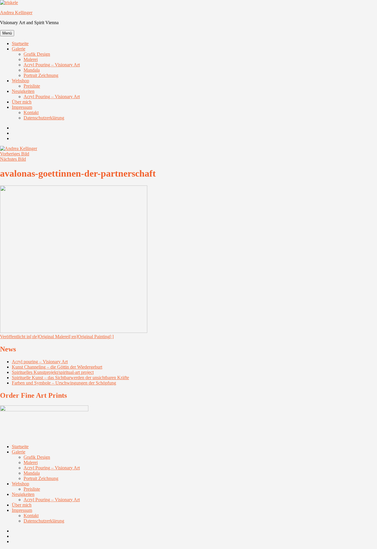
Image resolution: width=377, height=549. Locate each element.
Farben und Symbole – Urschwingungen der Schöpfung (64, 382)
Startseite (20, 43)
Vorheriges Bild (14, 153)
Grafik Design (37, 54)
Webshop (20, 80)
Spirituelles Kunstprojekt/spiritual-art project (53, 372)
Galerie (18, 48)
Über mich (22, 101)
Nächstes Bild (13, 159)
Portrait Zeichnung (41, 75)
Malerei (31, 59)
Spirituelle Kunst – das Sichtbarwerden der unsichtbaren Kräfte (70, 377)
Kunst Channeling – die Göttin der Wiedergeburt (57, 366)
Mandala (32, 70)
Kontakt (31, 112)
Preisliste (32, 85)
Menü (7, 33)
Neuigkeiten (23, 91)
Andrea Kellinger (16, 12)
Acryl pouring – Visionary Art (40, 361)
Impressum (22, 107)
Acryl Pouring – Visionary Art (52, 64)
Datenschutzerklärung (44, 117)
